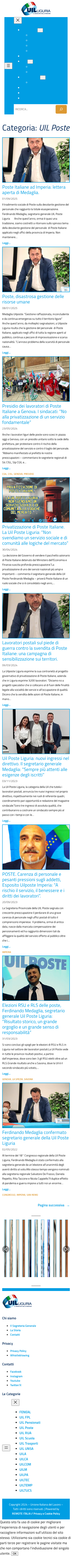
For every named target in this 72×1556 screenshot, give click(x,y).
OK (15, 1553)
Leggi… (6, 243)
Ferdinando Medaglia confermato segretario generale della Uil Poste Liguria (35, 1137)
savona (28, 1079)
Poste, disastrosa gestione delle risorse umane (33, 299)
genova (18, 474)
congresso (8, 1195)
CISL (10, 474)
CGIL (4, 474)
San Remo (32, 1195)
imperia (6, 952)
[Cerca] (61, 109)
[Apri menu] (8, 66)
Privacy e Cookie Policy (46, 1513)
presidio (29, 474)
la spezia (17, 1079)
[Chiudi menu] (18, 20)
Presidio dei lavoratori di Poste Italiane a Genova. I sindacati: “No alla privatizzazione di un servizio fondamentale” (34, 414)
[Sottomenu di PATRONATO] (43, 77)
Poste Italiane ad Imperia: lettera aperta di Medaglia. (34, 189)
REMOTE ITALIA (21, 1513)
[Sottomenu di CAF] (30, 62)
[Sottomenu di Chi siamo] (40, 30)
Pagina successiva (54, 1205)
